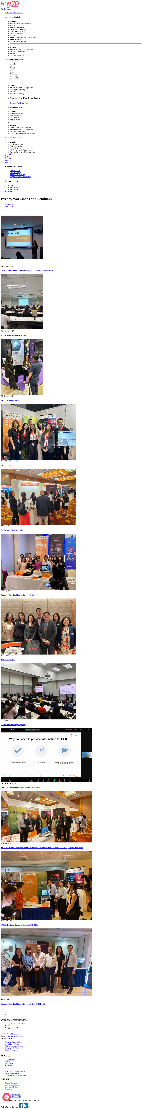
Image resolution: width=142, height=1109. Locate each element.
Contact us (9, 1066)
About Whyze (10, 1060)
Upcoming (9, 204)
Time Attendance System (14, 1046)
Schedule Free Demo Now (19, 103)
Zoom (12, 185)
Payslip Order (6, 9)
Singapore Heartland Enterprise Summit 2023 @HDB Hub (23, 1004)
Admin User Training (17, 175)
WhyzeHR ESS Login (13, 1097)
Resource (8, 158)
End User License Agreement (15, 1071)
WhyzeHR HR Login (13, 1095)
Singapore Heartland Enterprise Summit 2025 (18, 595)
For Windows (14, 187)
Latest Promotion (11, 1050)
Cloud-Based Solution (13, 1044)
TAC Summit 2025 (8, 660)
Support (8, 160)
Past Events (9, 206)
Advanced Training (12, 1087)
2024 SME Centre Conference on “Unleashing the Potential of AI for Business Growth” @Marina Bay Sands (42, 848)
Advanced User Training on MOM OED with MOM (20, 788)
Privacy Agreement (12, 1073)
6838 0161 (14, 1034)
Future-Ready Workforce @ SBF (13, 335)
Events (7, 156)
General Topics (15, 171)
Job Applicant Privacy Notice (15, 1075)
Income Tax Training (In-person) (13, 725)
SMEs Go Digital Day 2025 (11, 400)
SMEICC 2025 (6, 465)
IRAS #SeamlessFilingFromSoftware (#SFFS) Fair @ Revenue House (27, 271)
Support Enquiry (15, 173)
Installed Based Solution (13, 1042)
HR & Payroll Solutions (14, 13)
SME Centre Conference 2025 (12, 530)
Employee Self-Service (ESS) (15, 1048)
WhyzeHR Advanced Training (20, 177)
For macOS (14, 189)
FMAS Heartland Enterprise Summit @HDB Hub (20, 925)
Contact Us (9, 191)
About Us (8, 154)
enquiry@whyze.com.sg (15, 1036)
